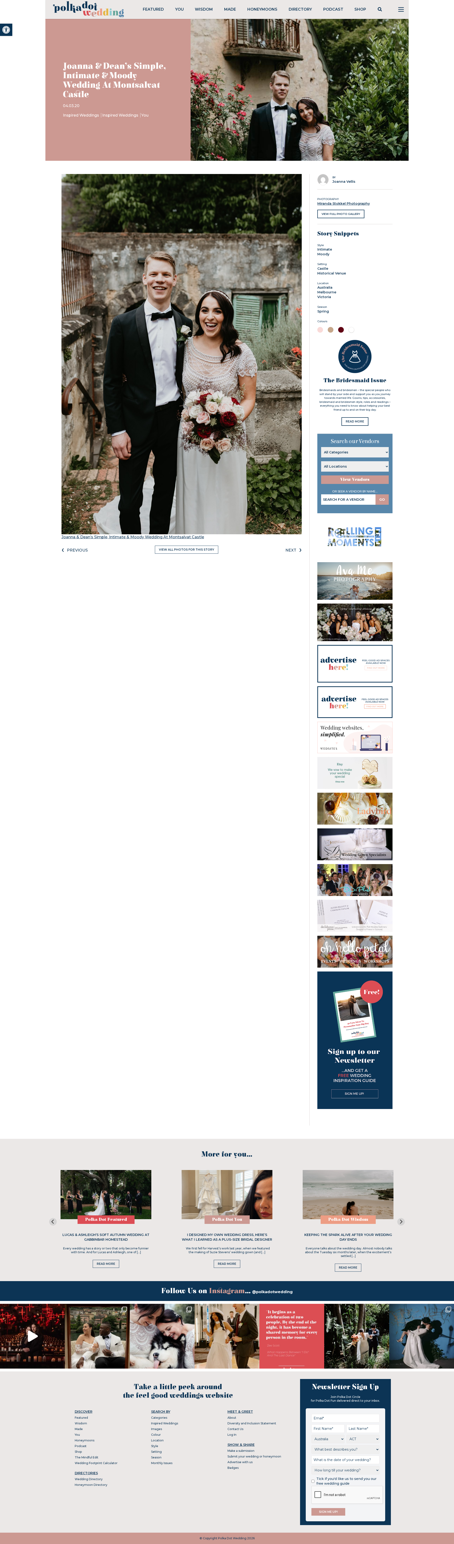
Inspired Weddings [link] (81, 115)
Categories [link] (159, 1417)
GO (382, 499)
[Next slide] (401, 1222)
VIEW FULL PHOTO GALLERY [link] (341, 214)
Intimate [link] (324, 249)
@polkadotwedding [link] (272, 1292)
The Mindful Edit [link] (86, 1457)
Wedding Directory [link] (89, 1479)
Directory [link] (300, 9)
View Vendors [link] (355, 479)
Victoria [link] (324, 297)
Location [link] (157, 1440)
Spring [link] (323, 311)
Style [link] (154, 1446)
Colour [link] (156, 1434)
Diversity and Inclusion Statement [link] (251, 1423)
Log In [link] (231, 1434)
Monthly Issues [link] (161, 1463)
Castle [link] (322, 268)
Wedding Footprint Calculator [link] (96, 1463)
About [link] (231, 1417)
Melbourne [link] (326, 292)
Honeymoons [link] (262, 9)
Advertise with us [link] (240, 1462)
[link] (6, 30)
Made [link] (230, 9)
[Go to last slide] (53, 1222)
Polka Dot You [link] (227, 1219)
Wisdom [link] (204, 9)
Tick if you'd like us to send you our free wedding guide (346, 1481)
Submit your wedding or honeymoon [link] (254, 1456)
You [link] (179, 9)
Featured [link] (153, 9)
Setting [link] (156, 1451)
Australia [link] (324, 287)
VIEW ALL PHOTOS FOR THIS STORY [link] (186, 549)
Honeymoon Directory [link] (91, 1485)
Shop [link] (360, 9)
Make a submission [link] (240, 1451)
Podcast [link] (333, 9)
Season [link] (156, 1457)
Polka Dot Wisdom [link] (348, 1219)
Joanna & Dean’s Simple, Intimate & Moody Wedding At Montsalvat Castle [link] (132, 537)
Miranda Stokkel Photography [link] (343, 203)
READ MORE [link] (355, 421)
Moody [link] (323, 254)
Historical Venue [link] (331, 273)
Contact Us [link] (235, 1429)
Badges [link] (233, 1468)
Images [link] (156, 1429)
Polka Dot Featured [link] (106, 1219)
